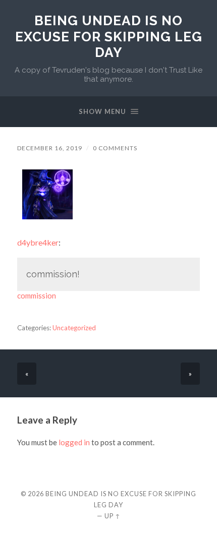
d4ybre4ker (38, 242)
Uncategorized (74, 328)
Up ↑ (112, 516)
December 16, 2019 (49, 148)
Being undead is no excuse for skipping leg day (108, 36)
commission (36, 295)
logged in (74, 442)
